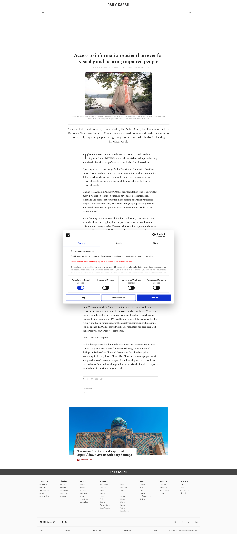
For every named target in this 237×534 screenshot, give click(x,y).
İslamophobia (84, 502)
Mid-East (83, 484)
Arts (142, 481)
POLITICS (44, 481)
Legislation (43, 487)
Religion (122, 502)
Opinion (184, 481)
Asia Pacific (83, 493)
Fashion (122, 496)
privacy (68, 530)
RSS (155, 530)
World (83, 481)
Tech (101, 499)
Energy (102, 490)
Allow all (154, 298)
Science (122, 499)
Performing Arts (145, 496)
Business (104, 481)
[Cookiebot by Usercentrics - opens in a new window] (154, 235)
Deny (83, 298)
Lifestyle (124, 481)
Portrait (142, 493)
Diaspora (63, 496)
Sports (163, 481)
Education (63, 487)
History (122, 505)
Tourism (103, 496)
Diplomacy (43, 484)
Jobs (41, 530)
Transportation (105, 505)
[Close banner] (170, 235)
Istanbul (62, 484)
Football (163, 484)
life (84, 392)
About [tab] (155, 243)
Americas (83, 490)
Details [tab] (119, 243)
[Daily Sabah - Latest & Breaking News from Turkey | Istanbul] (118, 4)
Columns (183, 484)
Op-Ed (182, 487)
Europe (82, 487)
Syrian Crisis (84, 499)
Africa (82, 496)
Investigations (64, 490)
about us (97, 530)
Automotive (104, 484)
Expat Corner (124, 511)
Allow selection (118, 298)
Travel (122, 490)
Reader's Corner (185, 490)
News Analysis (44, 496)
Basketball (163, 487)
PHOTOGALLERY (86, 460)
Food (121, 493)
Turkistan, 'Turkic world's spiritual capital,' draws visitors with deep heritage (104, 453)
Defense (103, 502)
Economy (103, 487)
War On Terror (45, 490)
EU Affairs (43, 493)
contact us (127, 530)
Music (142, 487)
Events (142, 490)
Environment (124, 487)
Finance (102, 493)
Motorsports (164, 490)
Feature (122, 508)
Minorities (63, 493)
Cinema (142, 484)
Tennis (162, 493)
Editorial (183, 493)
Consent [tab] (81, 243)
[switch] (105, 288)
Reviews (142, 499)
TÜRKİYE (63, 481)
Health (122, 484)
